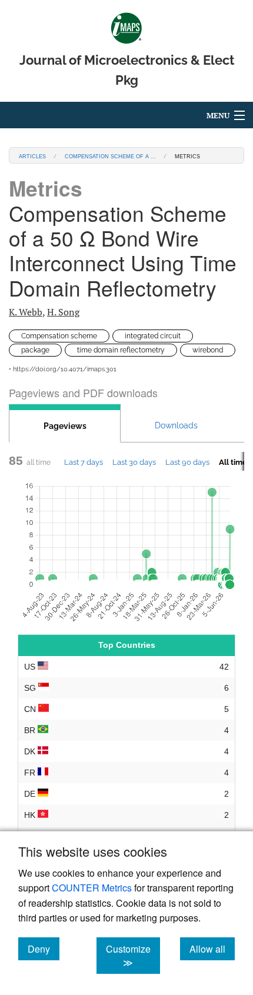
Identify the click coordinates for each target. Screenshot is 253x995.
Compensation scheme (59, 336)
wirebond (207, 350)
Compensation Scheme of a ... (110, 155)
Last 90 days (187, 462)
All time (233, 462)
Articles (32, 155)
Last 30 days (134, 462)
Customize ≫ (133, 955)
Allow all (212, 948)
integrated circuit (153, 336)
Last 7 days (83, 462)
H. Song (63, 311)
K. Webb (25, 311)
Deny (43, 948)
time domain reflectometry (121, 350)
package (35, 350)
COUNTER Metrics (92, 887)
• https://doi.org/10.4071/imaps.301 (62, 369)
